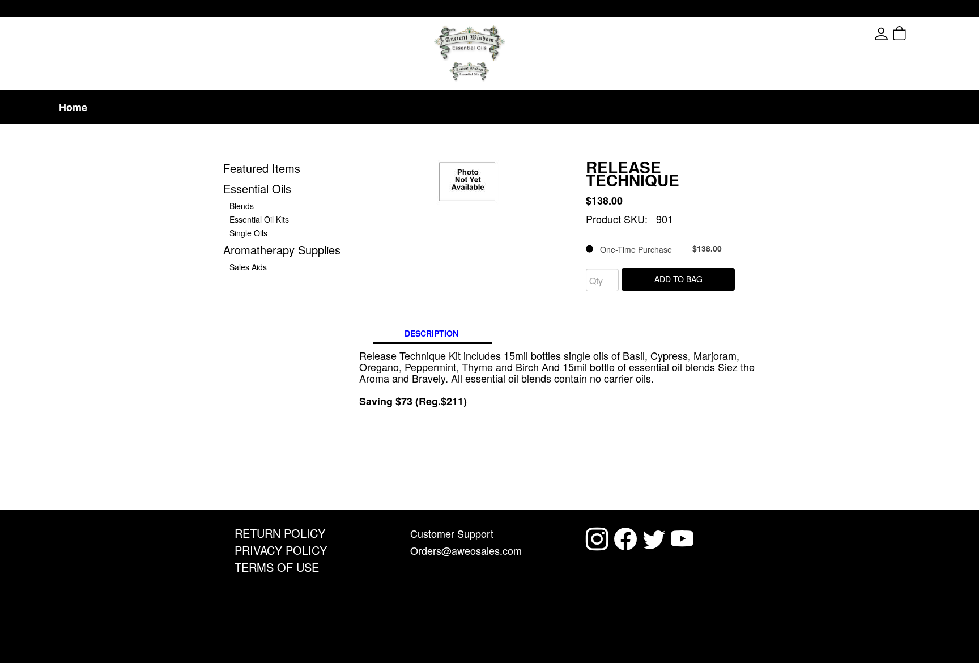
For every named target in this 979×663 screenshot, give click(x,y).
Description (431, 333)
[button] (919, 34)
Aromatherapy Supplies (281, 249)
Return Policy (280, 533)
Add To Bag (678, 278)
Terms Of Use (277, 567)
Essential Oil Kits (259, 219)
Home (73, 107)
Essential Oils (257, 188)
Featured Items (261, 168)
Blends (241, 205)
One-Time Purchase (657, 249)
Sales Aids (248, 267)
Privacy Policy (281, 550)
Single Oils (248, 233)
